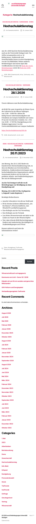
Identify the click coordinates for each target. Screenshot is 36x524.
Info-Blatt (5, 466)
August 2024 (6, 364)
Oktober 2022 (6, 428)
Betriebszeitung (7, 450)
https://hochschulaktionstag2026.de (14, 131)
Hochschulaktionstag (11, 21)
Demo (5, 143)
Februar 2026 (6, 325)
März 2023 (5, 412)
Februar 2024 (6, 384)
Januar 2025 (6, 353)
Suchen (4, 258)
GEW (9, 74)
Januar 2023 (6, 420)
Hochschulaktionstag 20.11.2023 (18, 151)
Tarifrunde (27, 74)
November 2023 (7, 392)
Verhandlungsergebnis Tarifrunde (13, 291)
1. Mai (3, 438)
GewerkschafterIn (13, 30)
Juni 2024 (5, 372)
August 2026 (6, 313)
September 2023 (8, 400)
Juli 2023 (5, 404)
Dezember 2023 (7, 388)
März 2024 (5, 380)
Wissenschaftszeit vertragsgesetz (14, 273)
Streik (31, 21)
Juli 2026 (5, 317)
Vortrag (4, 502)
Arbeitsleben (6, 446)
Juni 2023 (5, 408)
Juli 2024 (5, 368)
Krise (21, 74)
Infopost (5, 470)
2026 (5, 74)
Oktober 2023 (7, 396)
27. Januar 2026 (27, 97)
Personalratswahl (8, 478)
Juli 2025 (5, 345)
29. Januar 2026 (27, 30)
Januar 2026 (6, 329)
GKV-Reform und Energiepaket (12, 287)
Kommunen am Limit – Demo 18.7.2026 (15, 277)
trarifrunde (5, 490)
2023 (3, 442)
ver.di (18, 135)
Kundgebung (23, 21)
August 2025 (6, 341)
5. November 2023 (27, 157)
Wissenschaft (8, 76)
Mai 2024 (5, 376)
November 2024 (7, 356)
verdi (31, 74)
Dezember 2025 (7, 333)
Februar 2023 (6, 416)
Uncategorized (7, 498)
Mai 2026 (5, 321)
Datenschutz (5, 520)
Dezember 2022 (7, 424)
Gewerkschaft (15, 74)
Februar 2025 (6, 349)
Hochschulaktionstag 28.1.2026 (18, 91)
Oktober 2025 (7, 337)
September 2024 (8, 360)
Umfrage (5, 494)
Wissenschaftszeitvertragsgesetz (14, 249)
